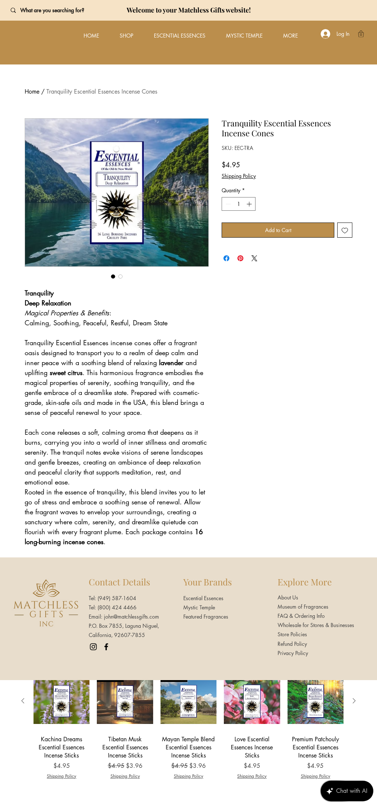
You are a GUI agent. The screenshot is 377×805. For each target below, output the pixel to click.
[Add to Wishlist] (344, 230)
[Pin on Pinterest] (240, 258)
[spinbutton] (238, 203)
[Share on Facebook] (226, 258)
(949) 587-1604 (117, 598)
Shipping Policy (239, 175)
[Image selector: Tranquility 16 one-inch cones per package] (120, 276)
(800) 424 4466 (117, 607)
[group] (188, 726)
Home (32, 91)
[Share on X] (254, 258)
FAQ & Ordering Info (301, 615)
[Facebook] (106, 646)
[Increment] (249, 203)
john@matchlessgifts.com (131, 616)
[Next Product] (354, 700)
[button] (361, 34)
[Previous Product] (22, 700)
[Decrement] (227, 203)
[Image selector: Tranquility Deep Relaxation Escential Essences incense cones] (113, 276)
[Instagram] (93, 646)
